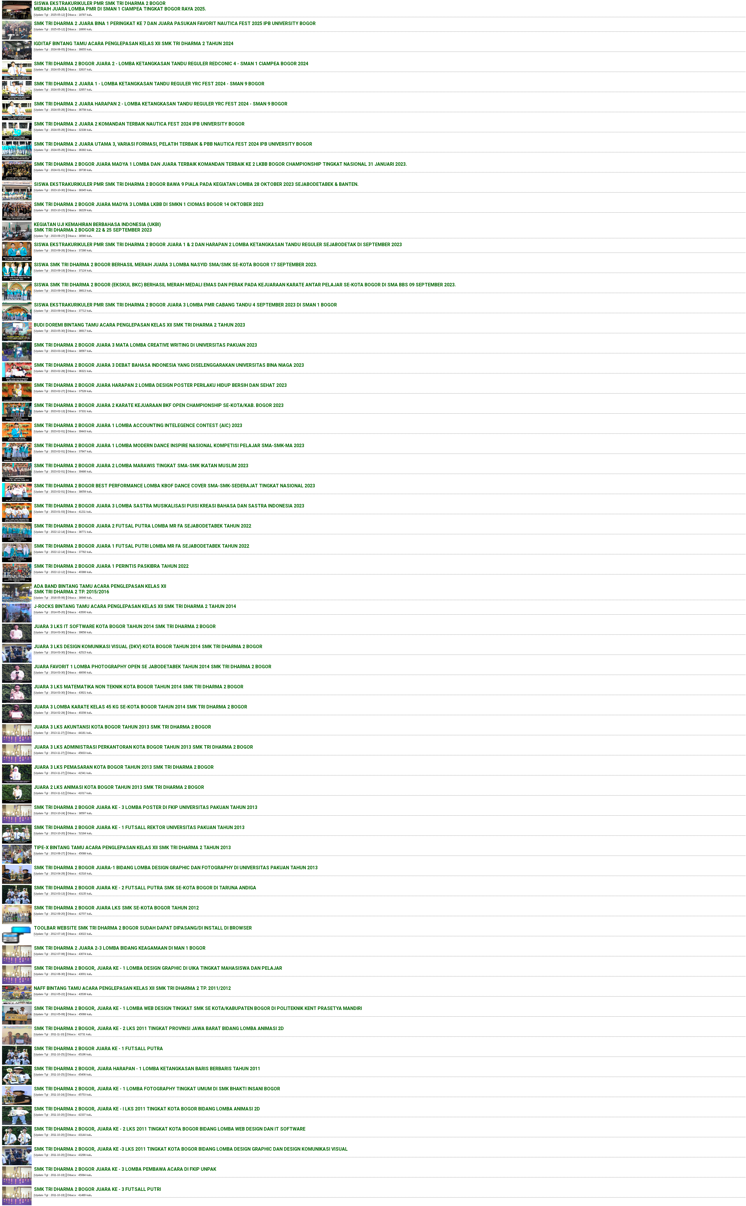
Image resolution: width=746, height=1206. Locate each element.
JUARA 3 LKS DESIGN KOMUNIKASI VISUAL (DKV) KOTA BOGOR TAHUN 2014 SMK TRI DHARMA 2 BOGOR (148, 646)
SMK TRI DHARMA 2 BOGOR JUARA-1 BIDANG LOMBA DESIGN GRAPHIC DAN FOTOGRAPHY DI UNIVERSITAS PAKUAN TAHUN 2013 (176, 867)
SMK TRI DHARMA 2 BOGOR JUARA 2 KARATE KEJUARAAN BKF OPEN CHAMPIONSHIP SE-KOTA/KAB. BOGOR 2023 (159, 405)
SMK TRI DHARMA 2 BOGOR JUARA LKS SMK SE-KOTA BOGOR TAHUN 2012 (116, 908)
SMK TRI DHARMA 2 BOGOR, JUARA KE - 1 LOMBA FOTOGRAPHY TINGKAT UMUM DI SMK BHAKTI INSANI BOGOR (157, 1089)
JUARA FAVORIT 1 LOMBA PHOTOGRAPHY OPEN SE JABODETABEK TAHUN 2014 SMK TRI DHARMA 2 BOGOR (152, 666)
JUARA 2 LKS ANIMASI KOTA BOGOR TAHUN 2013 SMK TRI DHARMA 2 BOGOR (119, 787)
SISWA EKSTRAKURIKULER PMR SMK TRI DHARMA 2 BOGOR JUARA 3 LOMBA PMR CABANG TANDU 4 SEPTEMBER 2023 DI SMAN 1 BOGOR (185, 305)
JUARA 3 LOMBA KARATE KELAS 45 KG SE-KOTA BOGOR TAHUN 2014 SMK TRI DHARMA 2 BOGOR (140, 707)
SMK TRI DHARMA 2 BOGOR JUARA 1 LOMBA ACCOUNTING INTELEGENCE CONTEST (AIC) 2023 (138, 425)
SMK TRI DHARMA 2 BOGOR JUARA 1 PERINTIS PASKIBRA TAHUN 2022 (111, 566)
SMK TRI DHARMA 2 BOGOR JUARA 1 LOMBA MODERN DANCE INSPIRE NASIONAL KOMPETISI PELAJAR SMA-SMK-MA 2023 (169, 445)
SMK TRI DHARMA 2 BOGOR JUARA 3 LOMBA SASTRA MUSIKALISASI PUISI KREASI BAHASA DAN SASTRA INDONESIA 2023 (169, 506)
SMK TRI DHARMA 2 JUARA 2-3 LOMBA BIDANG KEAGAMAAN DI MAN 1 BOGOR (119, 948)
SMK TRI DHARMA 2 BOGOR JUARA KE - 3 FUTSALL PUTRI (97, 1189)
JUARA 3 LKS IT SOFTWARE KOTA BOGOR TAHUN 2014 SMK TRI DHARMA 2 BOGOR (125, 626)
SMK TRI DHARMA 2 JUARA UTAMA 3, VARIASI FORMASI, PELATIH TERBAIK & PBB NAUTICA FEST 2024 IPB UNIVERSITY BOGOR (173, 144)
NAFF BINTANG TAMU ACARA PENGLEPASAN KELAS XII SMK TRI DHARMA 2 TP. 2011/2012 (132, 988)
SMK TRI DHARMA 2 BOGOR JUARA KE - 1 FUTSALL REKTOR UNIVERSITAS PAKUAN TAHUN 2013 (139, 827)
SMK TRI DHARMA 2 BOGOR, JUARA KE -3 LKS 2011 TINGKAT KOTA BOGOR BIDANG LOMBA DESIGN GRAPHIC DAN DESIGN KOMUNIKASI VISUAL (191, 1149)
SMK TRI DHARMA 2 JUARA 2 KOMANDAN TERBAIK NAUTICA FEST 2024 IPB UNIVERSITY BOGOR (139, 124)
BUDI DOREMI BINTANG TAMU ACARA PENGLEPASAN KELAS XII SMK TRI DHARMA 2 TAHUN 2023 (139, 325)
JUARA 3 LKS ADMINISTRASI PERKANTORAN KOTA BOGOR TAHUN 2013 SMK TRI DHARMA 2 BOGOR (143, 747)
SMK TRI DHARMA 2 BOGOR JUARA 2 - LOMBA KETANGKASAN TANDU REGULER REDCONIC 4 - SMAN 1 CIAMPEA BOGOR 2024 (171, 63)
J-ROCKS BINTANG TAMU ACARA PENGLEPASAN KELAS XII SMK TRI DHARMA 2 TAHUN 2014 (135, 606)
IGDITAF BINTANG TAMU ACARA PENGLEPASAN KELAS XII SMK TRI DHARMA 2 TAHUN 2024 (133, 43)
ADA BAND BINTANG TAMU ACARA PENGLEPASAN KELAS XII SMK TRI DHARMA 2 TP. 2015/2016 (100, 589)
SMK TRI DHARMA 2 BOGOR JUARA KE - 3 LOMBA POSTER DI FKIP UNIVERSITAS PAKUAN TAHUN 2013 (145, 807)
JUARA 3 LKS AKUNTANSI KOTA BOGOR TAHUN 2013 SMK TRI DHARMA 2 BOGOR (122, 727)
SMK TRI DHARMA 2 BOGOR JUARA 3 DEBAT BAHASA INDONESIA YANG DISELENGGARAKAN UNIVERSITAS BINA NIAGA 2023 (169, 365)
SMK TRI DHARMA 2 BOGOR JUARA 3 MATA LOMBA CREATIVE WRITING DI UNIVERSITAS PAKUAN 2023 (145, 345)
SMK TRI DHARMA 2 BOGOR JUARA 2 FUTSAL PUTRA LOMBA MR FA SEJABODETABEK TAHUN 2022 (142, 526)
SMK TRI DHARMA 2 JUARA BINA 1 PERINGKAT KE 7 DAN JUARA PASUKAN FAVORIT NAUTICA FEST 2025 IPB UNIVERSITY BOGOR (175, 23)
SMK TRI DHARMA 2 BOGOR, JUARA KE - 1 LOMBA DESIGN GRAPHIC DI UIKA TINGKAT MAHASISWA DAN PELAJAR (158, 968)
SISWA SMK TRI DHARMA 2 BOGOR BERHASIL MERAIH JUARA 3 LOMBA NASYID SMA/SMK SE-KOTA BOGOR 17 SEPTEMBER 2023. (175, 264)
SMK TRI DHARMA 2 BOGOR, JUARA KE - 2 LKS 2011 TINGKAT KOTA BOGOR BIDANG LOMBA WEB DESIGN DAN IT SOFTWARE (169, 1129)
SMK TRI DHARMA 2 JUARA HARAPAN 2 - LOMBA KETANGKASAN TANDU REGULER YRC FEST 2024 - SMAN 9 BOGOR (160, 104)
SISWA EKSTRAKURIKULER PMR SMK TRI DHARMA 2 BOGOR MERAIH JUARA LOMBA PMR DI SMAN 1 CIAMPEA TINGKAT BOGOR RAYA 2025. (120, 6)
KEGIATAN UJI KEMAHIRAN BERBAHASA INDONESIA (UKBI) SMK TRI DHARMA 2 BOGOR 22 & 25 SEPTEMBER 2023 (97, 227)
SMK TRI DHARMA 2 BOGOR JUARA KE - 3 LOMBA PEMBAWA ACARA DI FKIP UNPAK (125, 1169)
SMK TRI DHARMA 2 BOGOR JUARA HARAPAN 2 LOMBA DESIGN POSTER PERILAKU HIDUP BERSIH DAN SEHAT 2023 (160, 385)
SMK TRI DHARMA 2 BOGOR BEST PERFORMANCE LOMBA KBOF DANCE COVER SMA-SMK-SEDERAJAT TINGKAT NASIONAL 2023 (174, 486)
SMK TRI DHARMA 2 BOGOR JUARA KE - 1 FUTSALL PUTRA (98, 1048)
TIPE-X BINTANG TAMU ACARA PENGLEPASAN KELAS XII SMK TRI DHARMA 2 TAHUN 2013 (132, 847)
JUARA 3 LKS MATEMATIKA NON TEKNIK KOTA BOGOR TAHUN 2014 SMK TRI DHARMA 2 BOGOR (138, 687)
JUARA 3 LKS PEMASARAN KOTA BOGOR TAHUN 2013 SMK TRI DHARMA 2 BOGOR (124, 767)
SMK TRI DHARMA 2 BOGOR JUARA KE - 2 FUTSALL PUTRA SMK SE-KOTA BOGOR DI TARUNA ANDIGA (145, 888)
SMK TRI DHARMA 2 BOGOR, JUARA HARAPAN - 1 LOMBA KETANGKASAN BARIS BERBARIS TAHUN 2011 (147, 1068)
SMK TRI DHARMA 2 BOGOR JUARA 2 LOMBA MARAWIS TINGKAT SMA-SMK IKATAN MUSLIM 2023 (141, 465)
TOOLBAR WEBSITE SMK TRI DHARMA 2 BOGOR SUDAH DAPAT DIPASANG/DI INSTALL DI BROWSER (143, 928)
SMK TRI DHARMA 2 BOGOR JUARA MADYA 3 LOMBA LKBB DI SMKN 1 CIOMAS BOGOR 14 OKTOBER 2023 (148, 204)
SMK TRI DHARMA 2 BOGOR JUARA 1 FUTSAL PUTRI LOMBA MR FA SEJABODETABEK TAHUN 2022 (141, 546)
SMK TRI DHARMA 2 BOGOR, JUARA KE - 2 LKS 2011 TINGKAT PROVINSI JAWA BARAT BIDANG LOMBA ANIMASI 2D (159, 1028)
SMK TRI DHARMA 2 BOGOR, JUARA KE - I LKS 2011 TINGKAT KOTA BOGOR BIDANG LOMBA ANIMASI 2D (147, 1109)
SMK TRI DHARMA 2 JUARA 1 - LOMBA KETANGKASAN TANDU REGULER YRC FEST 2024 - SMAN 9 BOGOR (149, 84)
